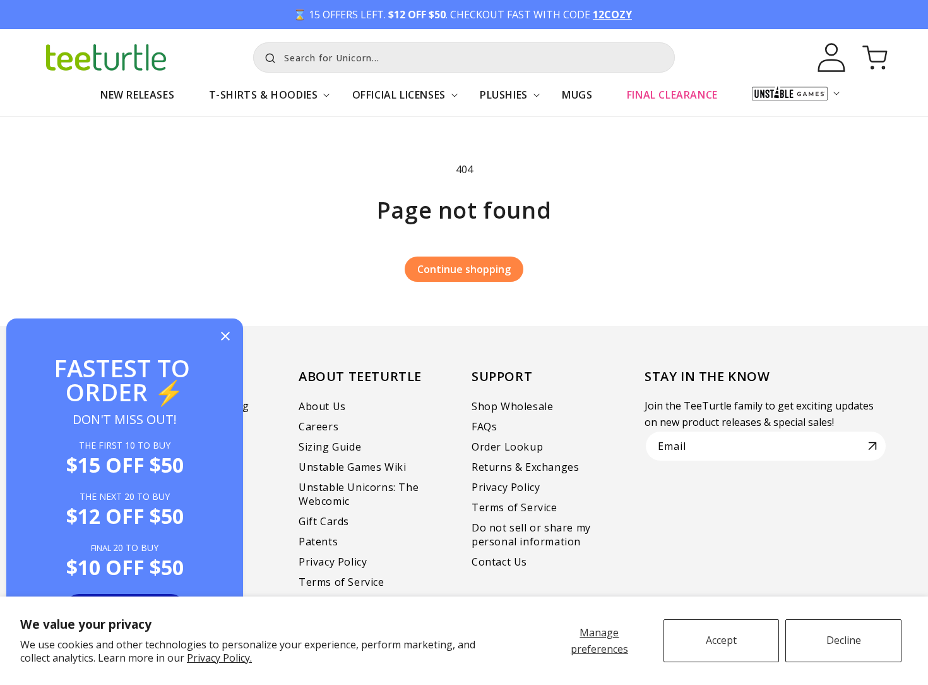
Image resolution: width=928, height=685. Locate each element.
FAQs (484, 426)
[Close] (225, 337)
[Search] (267, 56)
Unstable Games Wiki (352, 467)
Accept (721, 640)
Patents (318, 542)
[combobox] (464, 57)
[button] (263, 101)
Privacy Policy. (219, 658)
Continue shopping (464, 269)
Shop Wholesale (512, 406)
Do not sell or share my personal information (531, 535)
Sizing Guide (330, 447)
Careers (318, 426)
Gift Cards (324, 521)
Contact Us (499, 562)
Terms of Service (341, 582)
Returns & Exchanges (525, 467)
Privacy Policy (333, 562)
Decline (843, 640)
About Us (322, 406)
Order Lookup (507, 447)
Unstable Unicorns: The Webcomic (359, 494)
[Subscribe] (872, 446)
